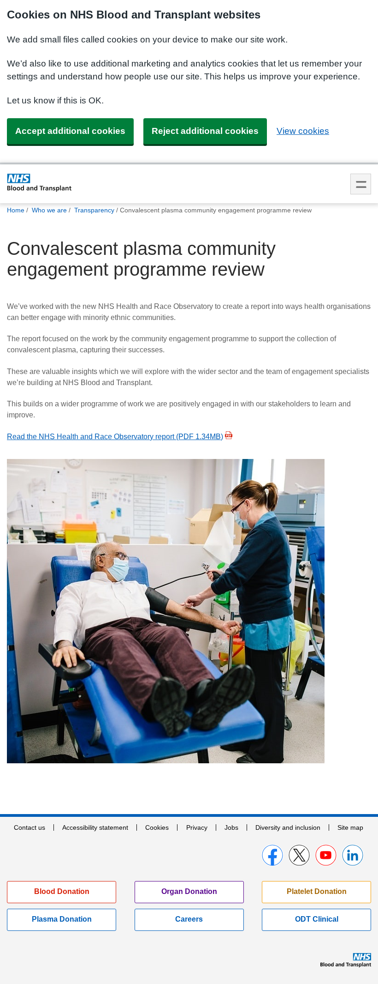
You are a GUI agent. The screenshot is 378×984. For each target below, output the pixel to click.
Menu (360, 184)
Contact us (29, 827)
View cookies (303, 131)
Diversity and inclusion (287, 827)
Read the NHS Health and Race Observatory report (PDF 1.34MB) (115, 437)
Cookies (157, 827)
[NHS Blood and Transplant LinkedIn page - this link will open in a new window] (353, 855)
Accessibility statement (95, 827)
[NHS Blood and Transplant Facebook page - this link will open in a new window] (272, 855)
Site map (350, 827)
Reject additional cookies (205, 131)
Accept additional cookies (70, 131)
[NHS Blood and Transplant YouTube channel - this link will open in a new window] (326, 855)
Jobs (231, 827)
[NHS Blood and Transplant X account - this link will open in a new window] (299, 855)
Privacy (196, 827)
